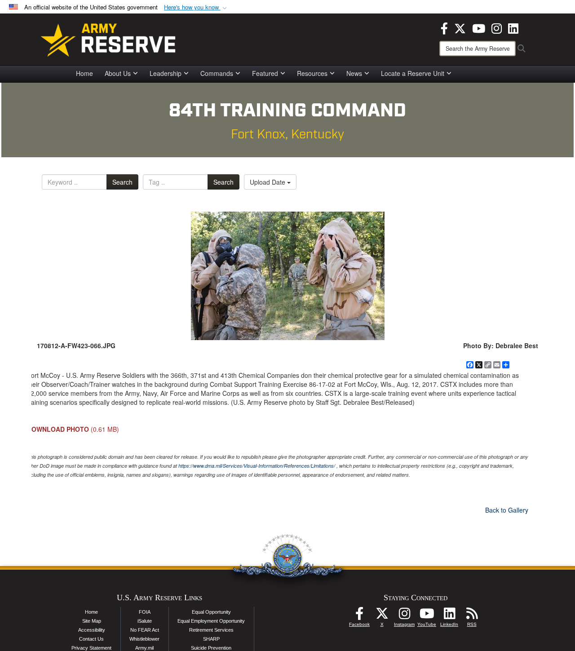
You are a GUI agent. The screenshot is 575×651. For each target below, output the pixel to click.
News (354, 73)
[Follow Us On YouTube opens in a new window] (427, 616)
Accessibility (91, 630)
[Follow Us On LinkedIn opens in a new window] (449, 616)
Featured (265, 73)
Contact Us (91, 639)
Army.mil (144, 648)
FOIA (144, 612)
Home (84, 73)
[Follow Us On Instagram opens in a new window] (404, 616)
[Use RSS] (471, 616)
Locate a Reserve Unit (412, 73)
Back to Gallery (506, 509)
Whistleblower (144, 639)
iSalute (144, 621)
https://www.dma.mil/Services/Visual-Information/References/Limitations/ (256, 465)
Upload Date (268, 181)
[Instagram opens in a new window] (496, 27)
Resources (312, 73)
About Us (118, 73)
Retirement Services (211, 630)
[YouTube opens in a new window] (478, 27)
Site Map (91, 621)
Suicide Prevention (211, 648)
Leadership (165, 73)
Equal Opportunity (211, 612)
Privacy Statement (91, 648)
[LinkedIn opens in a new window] (513, 27)
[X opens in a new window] (460, 27)
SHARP (211, 639)
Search (122, 181)
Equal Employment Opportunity (211, 621)
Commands (216, 73)
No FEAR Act (144, 630)
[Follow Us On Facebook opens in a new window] (359, 616)
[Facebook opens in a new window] (444, 27)
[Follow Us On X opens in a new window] (382, 616)
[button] (196, 7)
